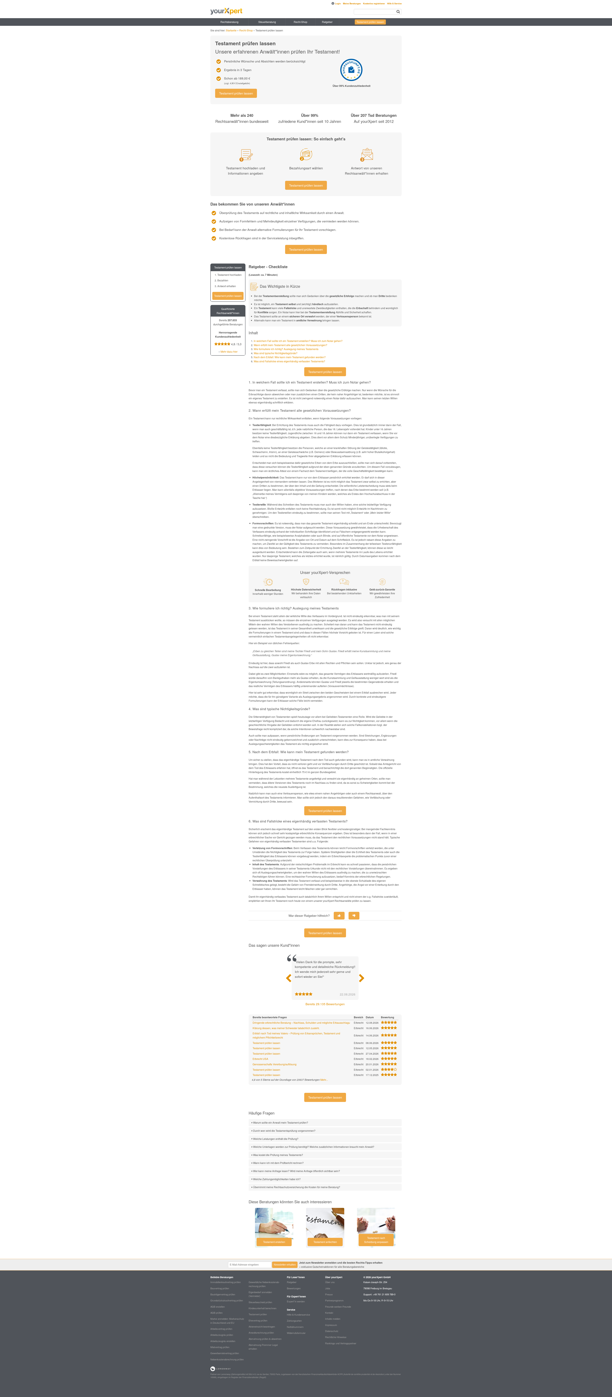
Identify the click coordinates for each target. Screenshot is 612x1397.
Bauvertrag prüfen (219, 1288)
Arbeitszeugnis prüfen (221, 1334)
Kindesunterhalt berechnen (262, 1308)
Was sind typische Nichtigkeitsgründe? (275, 353)
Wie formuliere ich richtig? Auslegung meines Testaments (286, 349)
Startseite (231, 30)
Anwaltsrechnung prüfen (261, 1332)
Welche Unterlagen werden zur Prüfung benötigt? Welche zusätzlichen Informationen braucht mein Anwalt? (313, 1147)
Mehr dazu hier (229, 351)
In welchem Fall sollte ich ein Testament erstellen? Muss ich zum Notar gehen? (298, 341)
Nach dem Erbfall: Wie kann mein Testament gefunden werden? (290, 357)
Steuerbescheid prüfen (260, 1302)
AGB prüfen (216, 1312)
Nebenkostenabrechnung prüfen (227, 1359)
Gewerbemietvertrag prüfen (224, 1353)
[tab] (325, 1122)
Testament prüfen (258, 1314)
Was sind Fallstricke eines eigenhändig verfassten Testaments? (289, 361)
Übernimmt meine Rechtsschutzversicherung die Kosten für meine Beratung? (296, 1187)
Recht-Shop (300, 22)
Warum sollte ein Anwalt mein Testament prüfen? (280, 1122)
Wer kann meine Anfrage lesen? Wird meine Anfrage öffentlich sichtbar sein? (296, 1171)
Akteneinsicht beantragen (262, 1326)
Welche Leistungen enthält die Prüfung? (275, 1139)
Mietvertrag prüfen (219, 1347)
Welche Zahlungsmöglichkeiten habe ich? (277, 1179)
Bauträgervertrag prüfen (222, 1294)
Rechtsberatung (229, 22)
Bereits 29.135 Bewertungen (325, 1004)
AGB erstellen (217, 1306)
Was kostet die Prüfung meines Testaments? (278, 1155)
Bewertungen (294, 1288)
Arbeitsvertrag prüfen (221, 1328)
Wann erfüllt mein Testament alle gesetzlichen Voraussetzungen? (290, 345)
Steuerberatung (267, 22)
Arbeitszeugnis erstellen (222, 1341)
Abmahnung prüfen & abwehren (265, 1338)
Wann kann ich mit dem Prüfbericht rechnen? (278, 1163)
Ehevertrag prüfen (258, 1320)
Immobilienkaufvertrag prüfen (225, 1282)
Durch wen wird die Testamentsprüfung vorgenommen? (284, 1131)
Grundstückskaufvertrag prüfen (226, 1300)
